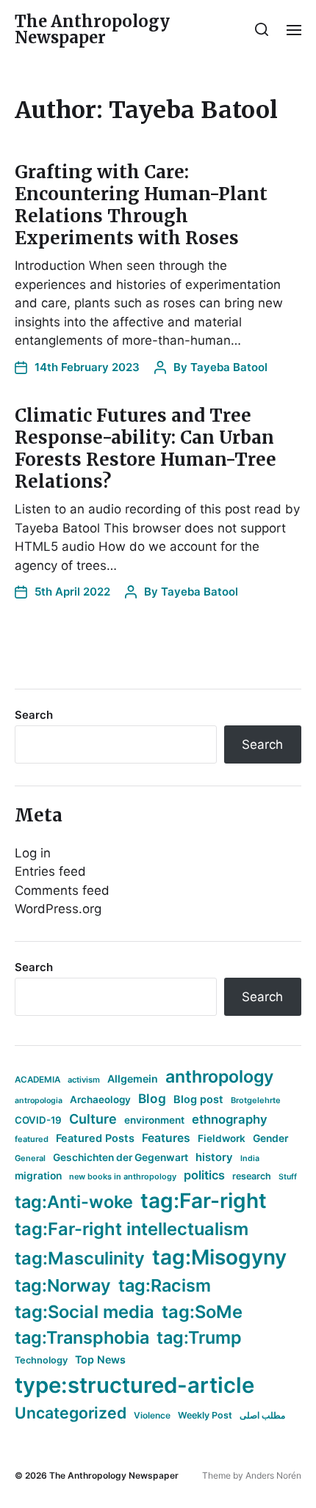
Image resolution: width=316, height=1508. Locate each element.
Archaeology (100, 1099)
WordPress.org (58, 908)
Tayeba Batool (228, 367)
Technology (41, 1360)
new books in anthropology (122, 1176)
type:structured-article (134, 1385)
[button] (262, 29)
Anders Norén (273, 1475)
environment (154, 1120)
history (214, 1157)
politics (204, 1175)
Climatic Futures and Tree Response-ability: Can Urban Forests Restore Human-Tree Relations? (145, 448)
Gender (271, 1138)
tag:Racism (164, 1285)
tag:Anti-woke (74, 1201)
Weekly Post (205, 1415)
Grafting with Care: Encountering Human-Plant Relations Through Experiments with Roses (141, 205)
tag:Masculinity (80, 1258)
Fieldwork (221, 1138)
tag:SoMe (202, 1311)
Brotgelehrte (256, 1100)
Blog (152, 1098)
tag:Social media (84, 1311)
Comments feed (62, 890)
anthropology (219, 1076)
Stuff (288, 1177)
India (249, 1158)
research (251, 1176)
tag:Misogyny (219, 1257)
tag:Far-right (203, 1200)
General (30, 1158)
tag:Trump (199, 1337)
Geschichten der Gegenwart (120, 1157)
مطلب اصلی (262, 1415)
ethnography (229, 1119)
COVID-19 (38, 1120)
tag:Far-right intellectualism (131, 1229)
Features (166, 1138)
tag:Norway (63, 1285)
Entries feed (50, 871)
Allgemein (132, 1078)
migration (38, 1176)
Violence (152, 1415)
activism (84, 1080)
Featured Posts (95, 1138)
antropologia (38, 1100)
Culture (93, 1119)
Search (34, 715)
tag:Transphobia (82, 1337)
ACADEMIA (37, 1080)
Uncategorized (70, 1412)
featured (32, 1139)
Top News (100, 1359)
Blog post (198, 1099)
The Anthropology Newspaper (92, 29)
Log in (33, 853)
